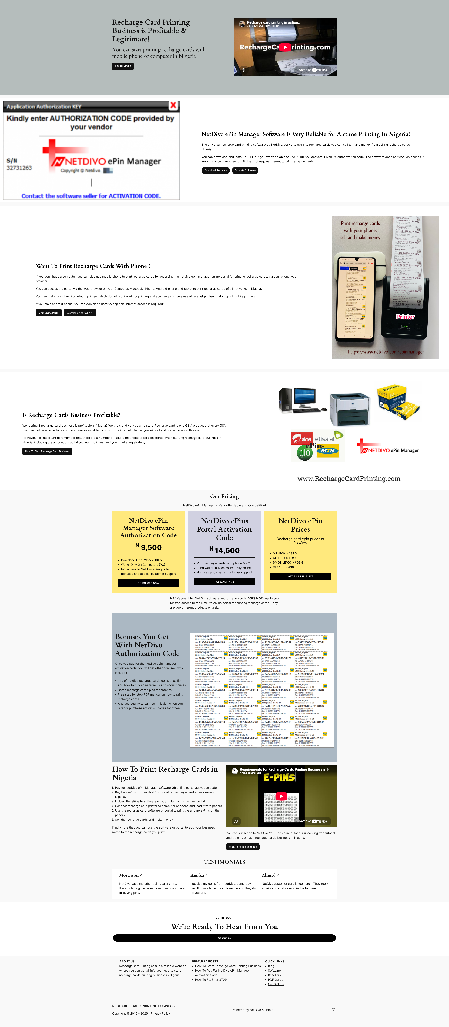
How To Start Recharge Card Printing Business (228, 966)
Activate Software (245, 170)
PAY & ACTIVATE (224, 581)
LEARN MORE (123, 66)
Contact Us (276, 984)
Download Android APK (79, 312)
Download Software (215, 170)
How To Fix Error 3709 (211, 979)
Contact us (224, 937)
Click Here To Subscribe (243, 846)
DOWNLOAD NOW (148, 582)
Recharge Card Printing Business (143, 1006)
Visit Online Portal (49, 312)
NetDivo (255, 1010)
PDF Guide (275, 979)
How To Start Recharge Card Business (47, 451)
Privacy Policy (160, 1013)
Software (274, 970)
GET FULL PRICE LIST (300, 576)
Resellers (274, 975)
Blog (271, 966)
